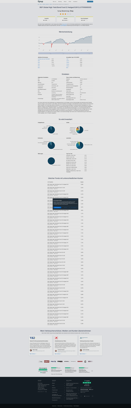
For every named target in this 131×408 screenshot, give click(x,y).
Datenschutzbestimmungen (73, 199)
